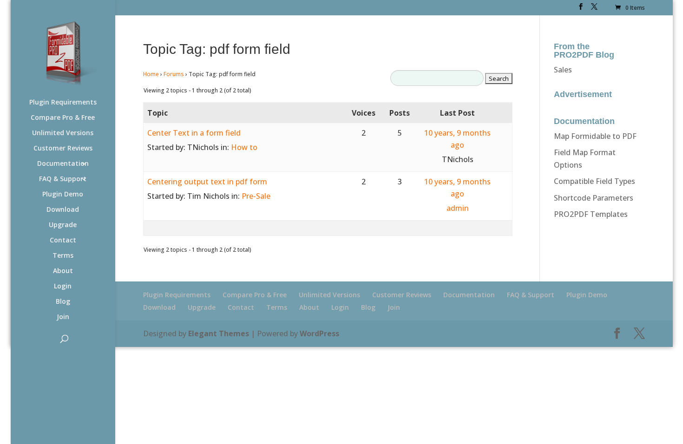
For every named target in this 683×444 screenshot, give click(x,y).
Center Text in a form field (194, 133)
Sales (563, 70)
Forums (174, 74)
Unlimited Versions (62, 133)
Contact (63, 240)
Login (63, 286)
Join (63, 317)
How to (244, 147)
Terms (63, 256)
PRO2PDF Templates (591, 214)
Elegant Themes (218, 333)
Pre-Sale (256, 196)
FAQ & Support (62, 179)
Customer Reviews (62, 148)
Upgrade (63, 225)
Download (62, 210)
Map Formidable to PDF (595, 136)
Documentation (63, 164)
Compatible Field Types (594, 181)
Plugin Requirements (63, 102)
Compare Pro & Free (63, 118)
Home (151, 74)
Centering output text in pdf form (207, 181)
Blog (63, 302)
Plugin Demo (62, 194)
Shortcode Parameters (593, 198)
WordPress (319, 333)
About (63, 271)
